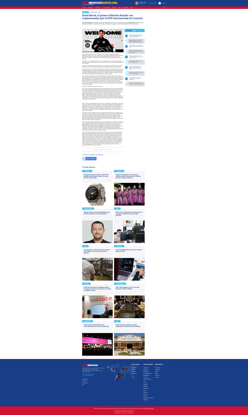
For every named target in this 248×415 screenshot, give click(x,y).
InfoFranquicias (147, 373)
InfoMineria (146, 375)
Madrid (156, 371)
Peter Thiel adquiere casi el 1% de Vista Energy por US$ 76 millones (136, 73)
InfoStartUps (87, 321)
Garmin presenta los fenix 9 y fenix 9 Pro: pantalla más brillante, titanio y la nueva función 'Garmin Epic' (136, 35)
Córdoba (145, 369)
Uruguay (157, 377)
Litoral (145, 382)
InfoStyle (145, 377)
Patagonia (145, 388)
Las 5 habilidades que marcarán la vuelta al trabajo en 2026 (135, 62)
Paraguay (157, 375)
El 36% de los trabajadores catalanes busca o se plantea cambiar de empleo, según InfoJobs (136, 51)
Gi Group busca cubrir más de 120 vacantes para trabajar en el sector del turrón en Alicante (136, 56)
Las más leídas (106, 7)
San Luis (145, 394)
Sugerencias (85, 379)
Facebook (134, 367)
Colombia (157, 369)
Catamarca (146, 367)
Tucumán (145, 399)
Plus (117, 208)
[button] (101, 30)
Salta (144, 390)
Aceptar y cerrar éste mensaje (124, 411)
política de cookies (149, 408)
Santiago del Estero (148, 397)
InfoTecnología (147, 379)
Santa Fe (145, 396)
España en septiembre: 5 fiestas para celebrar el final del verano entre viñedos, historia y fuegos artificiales (136, 41)
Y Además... (87, 171)
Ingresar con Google (90, 158)
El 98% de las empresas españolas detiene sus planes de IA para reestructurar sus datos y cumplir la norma (135, 68)
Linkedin (134, 371)
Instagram (134, 373)
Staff (119, 7)
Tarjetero (114, 7)
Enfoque (85, 12)
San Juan (145, 392)
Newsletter (125, 7)
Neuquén (145, 386)
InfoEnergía (146, 371)
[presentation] (83, 40)
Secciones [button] (90, 7)
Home (84, 7)
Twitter (133, 369)
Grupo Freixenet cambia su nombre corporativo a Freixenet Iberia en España (136, 83)
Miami (156, 373)
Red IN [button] (131, 7)
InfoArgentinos (88, 208)
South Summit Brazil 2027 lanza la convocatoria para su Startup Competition (135, 78)
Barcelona (157, 367)
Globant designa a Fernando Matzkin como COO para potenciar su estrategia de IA (136, 46)
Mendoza (145, 384)
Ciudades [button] (98, 7)
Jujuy (144, 381)
